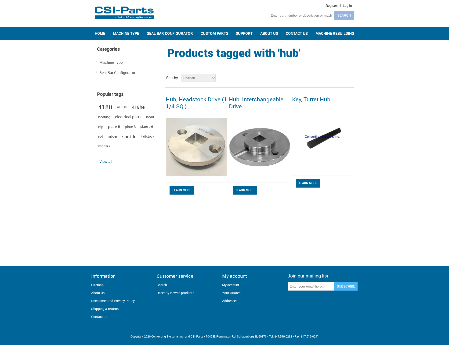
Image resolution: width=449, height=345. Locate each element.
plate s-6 (146, 126)
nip (100, 126)
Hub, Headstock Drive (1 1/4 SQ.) (196, 103)
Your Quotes (231, 293)
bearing (104, 116)
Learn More (182, 190)
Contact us (99, 316)
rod (100, 136)
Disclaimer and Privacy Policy (113, 301)
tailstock (147, 136)
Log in (347, 5)
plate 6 (114, 126)
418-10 (122, 107)
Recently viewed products (175, 293)
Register (332, 5)
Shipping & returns (105, 308)
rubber (112, 136)
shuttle (129, 136)
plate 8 (130, 126)
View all (105, 161)
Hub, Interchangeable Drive (256, 103)
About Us (98, 293)
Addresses (229, 301)
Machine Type (111, 62)
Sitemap (97, 285)
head (150, 116)
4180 (105, 106)
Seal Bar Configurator (117, 72)
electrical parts (128, 116)
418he (138, 107)
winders (104, 146)
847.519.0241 (310, 336)
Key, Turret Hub (311, 99)
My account (230, 285)
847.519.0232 (283, 336)
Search (162, 285)
